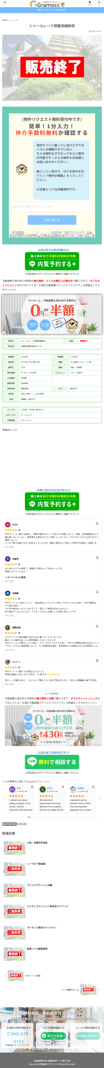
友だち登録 (54, 1036)
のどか (19, 788)
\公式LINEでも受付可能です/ (53, 250)
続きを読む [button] (9, 547)
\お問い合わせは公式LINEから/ (53, 490)
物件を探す (23, 824)
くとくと (51, 788)
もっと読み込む (52, 693)
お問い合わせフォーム (90, 1037)
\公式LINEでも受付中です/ (52, 752)
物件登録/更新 (10, 824)
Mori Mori (82, 788)
